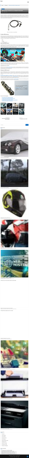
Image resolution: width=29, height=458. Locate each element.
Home (2, 5)
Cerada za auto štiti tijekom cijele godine (5, 187)
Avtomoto (6, 5)
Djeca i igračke (4, 435)
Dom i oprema (4, 436)
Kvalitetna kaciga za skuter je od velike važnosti (5, 217)
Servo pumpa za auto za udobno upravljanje (7, 97)
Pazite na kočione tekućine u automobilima (7, 100)
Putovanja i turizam (4, 444)
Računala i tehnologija (5, 445)
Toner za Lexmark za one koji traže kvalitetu (5, 428)
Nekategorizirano (4, 441)
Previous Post (8, 117)
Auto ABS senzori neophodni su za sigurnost (6, 75)
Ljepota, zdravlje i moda (5, 440)
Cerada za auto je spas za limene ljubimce (5, 157)
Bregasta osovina (18, 87)
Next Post (20, 117)
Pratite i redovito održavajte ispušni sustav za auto (8, 98)
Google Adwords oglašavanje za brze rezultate (6, 119)
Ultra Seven (18, 455)
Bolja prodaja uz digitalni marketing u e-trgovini (5, 368)
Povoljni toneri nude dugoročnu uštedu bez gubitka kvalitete (6, 398)
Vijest (1, 1)
